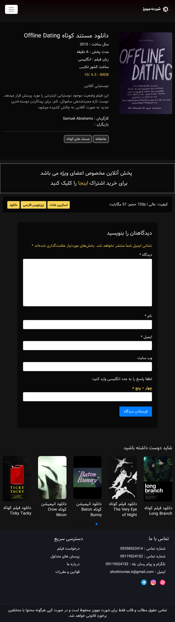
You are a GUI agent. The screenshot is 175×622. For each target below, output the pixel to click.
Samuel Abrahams (78, 118)
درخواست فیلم (68, 549)
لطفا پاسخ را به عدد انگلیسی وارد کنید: (122, 379)
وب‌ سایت (144, 358)
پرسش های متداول (65, 556)
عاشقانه (100, 139)
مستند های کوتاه (78, 139)
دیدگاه (145, 255)
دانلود (13, 205)
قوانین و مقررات (67, 572)
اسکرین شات (58, 205)
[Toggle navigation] (11, 9)
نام (148, 316)
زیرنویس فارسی (33, 205)
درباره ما (73, 564)
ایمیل (146, 337)
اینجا (83, 183)
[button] (97, 524)
